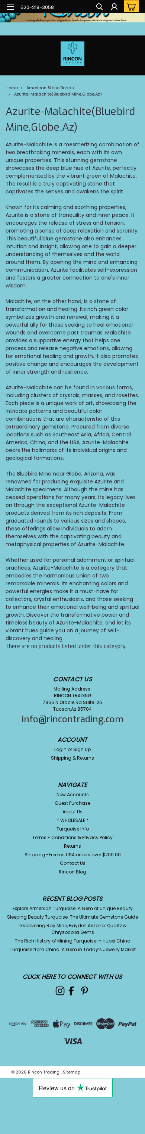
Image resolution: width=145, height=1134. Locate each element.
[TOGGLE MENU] (10, 6)
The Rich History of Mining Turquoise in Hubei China (72, 941)
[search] (99, 7)
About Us (72, 812)
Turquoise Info (73, 829)
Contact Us (73, 863)
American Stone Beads (50, 88)
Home (12, 88)
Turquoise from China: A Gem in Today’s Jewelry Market (73, 949)
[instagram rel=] (60, 991)
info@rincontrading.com (72, 719)
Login (60, 749)
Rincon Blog (72, 872)
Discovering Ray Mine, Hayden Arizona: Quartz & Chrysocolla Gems (72, 928)
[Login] (114, 7)
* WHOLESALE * (72, 820)
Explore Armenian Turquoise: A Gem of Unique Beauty (73, 908)
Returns (72, 846)
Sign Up (82, 749)
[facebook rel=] (71, 991)
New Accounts (73, 794)
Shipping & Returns (72, 758)
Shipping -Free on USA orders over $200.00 (73, 854)
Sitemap (71, 1072)
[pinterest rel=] (84, 991)
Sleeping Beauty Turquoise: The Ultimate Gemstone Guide (72, 917)
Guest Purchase (72, 803)
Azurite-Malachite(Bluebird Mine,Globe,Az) (58, 94)
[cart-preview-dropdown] (129, 6)
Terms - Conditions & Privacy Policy (72, 837)
